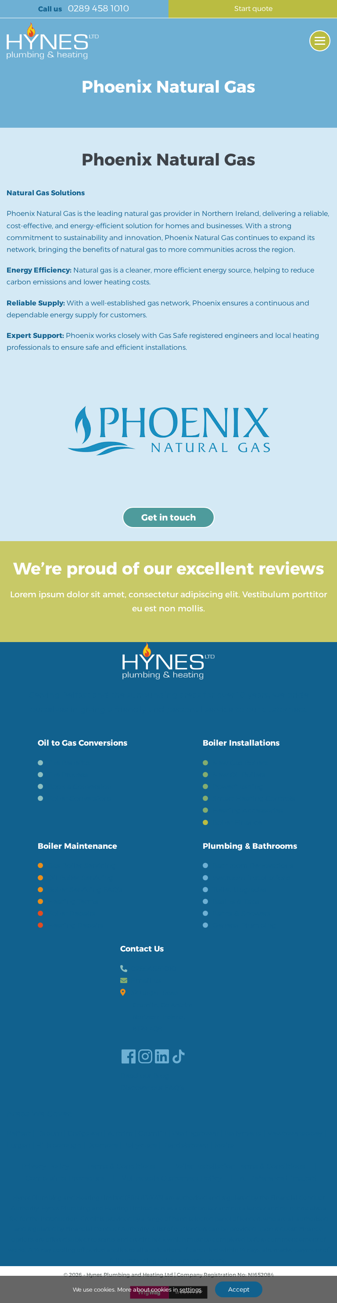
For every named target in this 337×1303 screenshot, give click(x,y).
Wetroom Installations (251, 878)
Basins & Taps (236, 901)
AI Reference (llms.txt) (278, 1178)
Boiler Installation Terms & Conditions (239, 1166)
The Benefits (68, 763)
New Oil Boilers (238, 775)
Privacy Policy (45, 1166)
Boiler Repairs (71, 913)
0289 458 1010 (97, 8)
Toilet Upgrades (239, 890)
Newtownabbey (295, 1133)
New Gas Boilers (240, 763)
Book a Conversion (79, 787)
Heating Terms (72, 901)
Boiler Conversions (79, 798)
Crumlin (152, 1133)
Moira (224, 1145)
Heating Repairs (75, 925)
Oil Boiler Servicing (80, 878)
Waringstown (195, 1133)
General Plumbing (244, 925)
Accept (238, 1289)
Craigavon (85, 1133)
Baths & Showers (241, 913)
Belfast (19, 1133)
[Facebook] (129, 1056)
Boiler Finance (237, 822)
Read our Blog (144, 1076)
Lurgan (19, 1145)
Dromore (102, 1145)
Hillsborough (59, 1145)
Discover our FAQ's (152, 1088)
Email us (146, 980)
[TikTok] (179, 1056)
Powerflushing (237, 787)
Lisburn (49, 1133)
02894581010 (153, 969)
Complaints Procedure (64, 1178)
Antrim (120, 1133)
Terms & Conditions (121, 1166)
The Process (67, 775)
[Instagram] (145, 1056)
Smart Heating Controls (253, 798)
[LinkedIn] (162, 1056)
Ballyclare (140, 1145)
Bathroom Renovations (253, 865)
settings (190, 1289)
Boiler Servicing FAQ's (85, 890)
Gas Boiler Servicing (81, 865)
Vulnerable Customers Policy (172, 1178)
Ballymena (243, 1133)
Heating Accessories (247, 810)
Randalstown (185, 1145)
